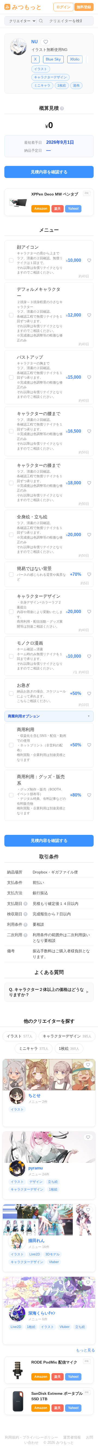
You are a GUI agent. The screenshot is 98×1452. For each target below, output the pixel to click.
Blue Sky (53, 59)
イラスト (40, 69)
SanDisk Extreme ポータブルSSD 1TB (57, 1396)
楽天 (57, 208)
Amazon (40, 208)
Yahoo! (73, 208)
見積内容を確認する (49, 171)
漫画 (76, 85)
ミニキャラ (42, 85)
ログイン (63, 7)
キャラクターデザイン (50, 77)
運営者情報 (72, 1437)
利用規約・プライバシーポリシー (31, 1437)
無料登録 (84, 7)
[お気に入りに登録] (45, 42)
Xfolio (74, 59)
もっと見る (85, 1350)
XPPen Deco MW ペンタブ (54, 194)
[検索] (41, 21)
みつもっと (27, 7)
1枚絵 (61, 85)
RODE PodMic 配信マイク (54, 1362)
